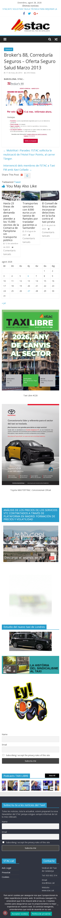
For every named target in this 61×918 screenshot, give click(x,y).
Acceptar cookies (20, 914)
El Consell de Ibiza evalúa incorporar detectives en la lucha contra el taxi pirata (49, 212)
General (8, 49)
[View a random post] (56, 39)
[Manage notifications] (5, 913)
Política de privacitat (41, 914)
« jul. (4, 303)
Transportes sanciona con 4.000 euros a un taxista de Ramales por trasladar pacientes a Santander (30, 215)
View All (52, 775)
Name (5, 734)
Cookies (5, 877)
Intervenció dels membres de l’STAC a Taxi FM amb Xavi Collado (29, 167)
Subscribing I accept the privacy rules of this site (27, 755)
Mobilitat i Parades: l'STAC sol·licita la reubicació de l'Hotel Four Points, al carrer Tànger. (29, 154)
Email (4, 744)
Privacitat (6, 872)
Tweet (17, 182)
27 (29, 291)
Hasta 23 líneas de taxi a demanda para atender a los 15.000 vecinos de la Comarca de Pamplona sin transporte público (11, 222)
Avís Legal (6, 868)
